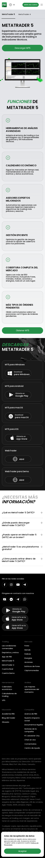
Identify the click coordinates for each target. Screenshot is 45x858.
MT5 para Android (14, 386)
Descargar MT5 (22, 48)
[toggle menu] (41, 4)
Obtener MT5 (22, 330)
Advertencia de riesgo (12, 810)
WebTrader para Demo (17, 471)
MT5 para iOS (11, 429)
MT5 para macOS (14, 407)
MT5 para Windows (15, 364)
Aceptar (22, 851)
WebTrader (11, 450)
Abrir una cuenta (30, 5)
